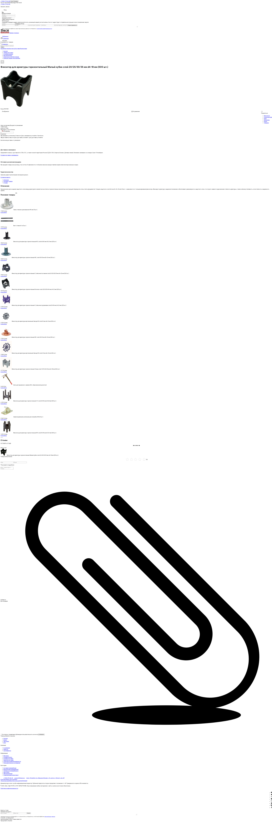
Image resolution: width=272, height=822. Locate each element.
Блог (4, 743)
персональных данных (49, 816)
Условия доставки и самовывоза (9, 155)
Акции (2, 48)
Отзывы (5, 183)
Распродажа (23, 48)
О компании (6, 748)
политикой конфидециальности (44, 28)
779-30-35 (5, 1)
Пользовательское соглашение (11, 763)
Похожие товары (8, 181)
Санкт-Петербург (14, 1)
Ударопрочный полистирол (10, 775)
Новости (5, 749)
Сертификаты (7, 750)
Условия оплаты (7, 757)
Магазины (6, 756)
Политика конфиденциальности (12, 761)
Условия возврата (5, 177)
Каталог (5, 738)
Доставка (17, 48)
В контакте (3, 779)
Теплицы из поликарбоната (10, 771)
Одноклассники (5, 781)
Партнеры (6, 48)
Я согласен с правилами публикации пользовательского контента (20, 734)
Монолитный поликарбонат (11, 769)
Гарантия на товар (8, 760)
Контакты (12, 48)
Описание (6, 180)
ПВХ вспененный (7, 773)
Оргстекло (6, 772)
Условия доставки (8, 758)
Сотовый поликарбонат (9, 768)
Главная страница (14, 33)
